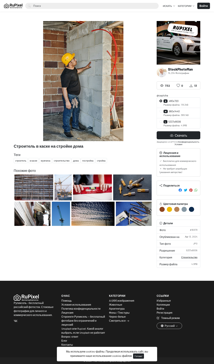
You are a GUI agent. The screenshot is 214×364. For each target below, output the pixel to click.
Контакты (67, 344)
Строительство (189, 257)
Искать (167, 6)
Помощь (66, 300)
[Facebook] (180, 190)
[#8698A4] (184, 209)
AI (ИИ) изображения (121, 300)
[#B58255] (176, 209)
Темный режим (170, 317)
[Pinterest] (190, 190)
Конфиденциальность (188, 142)
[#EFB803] (169, 209)
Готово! (138, 356)
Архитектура (117, 308)
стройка (101, 160)
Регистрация (164, 312)
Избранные (164, 300)
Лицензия (67, 312)
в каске (33, 160)
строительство (62, 160)
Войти (160, 308)
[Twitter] (185, 190)
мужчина (45, 160)
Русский (169, 325)
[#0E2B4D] (191, 209)
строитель (20, 160)
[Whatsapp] (195, 190)
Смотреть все (117, 320)
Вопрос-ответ (69, 336)
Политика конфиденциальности (80, 308)
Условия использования (76, 304)
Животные (115, 304)
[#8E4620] (162, 209)
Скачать (180, 135)
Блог (64, 340)
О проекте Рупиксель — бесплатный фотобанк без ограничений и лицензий (83, 320)
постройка (87, 160)
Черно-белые (117, 316)
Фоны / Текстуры (119, 312)
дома (76, 160)
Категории (185, 6)
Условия (178, 144)
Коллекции (163, 304)
